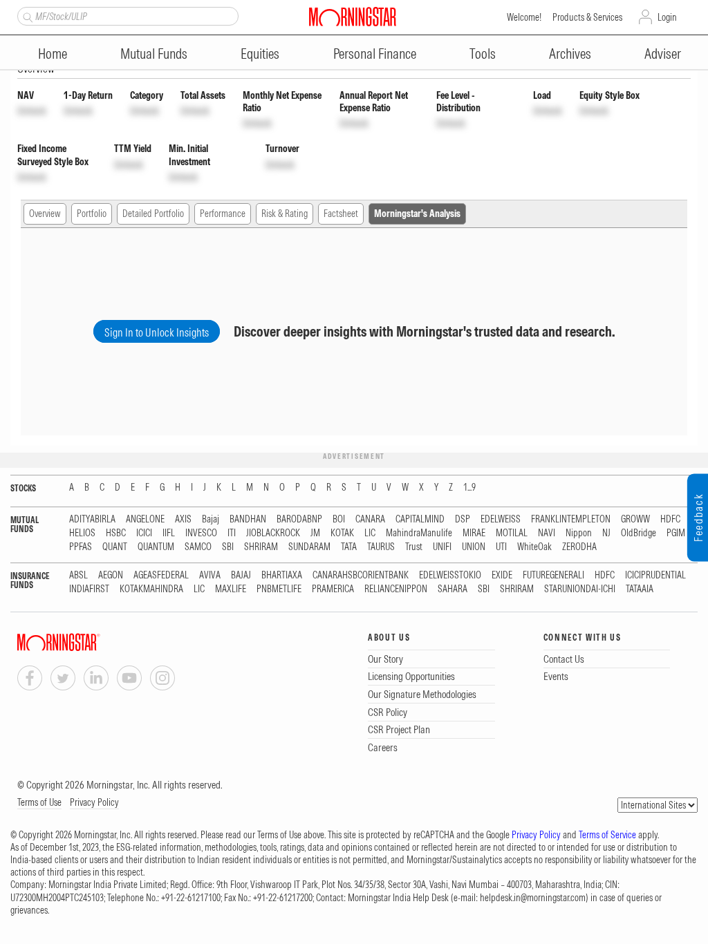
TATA (349, 547)
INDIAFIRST (89, 589)
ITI (231, 533)
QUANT (114, 547)
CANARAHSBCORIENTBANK (361, 575)
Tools (482, 53)
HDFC (670, 519)
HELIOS (82, 533)
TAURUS (381, 547)
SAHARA (452, 589)
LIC (369, 533)
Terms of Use (39, 802)
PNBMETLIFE (279, 589)
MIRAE (474, 533)
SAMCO (198, 547)
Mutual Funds (153, 53)
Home (52, 53)
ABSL (78, 575)
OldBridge (638, 533)
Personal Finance (374, 53)
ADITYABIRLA (92, 519)
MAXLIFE (230, 589)
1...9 (469, 487)
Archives (570, 53)
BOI (339, 519)
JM (315, 533)
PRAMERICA (333, 589)
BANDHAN (248, 519)
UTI (501, 547)
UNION (473, 547)
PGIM (676, 533)
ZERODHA (579, 547)
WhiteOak (534, 547)
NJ (606, 533)
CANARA (370, 519)
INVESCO (201, 533)
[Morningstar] (86, 642)
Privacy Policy (94, 802)
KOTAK (342, 533)
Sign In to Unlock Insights (156, 332)
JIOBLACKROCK (273, 533)
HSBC (116, 533)
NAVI (546, 533)
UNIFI (442, 547)
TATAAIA (639, 589)
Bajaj (210, 519)
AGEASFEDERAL (161, 575)
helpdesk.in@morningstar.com (533, 897)
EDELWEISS (501, 519)
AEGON (110, 575)
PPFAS (80, 547)
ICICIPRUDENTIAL (655, 575)
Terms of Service (607, 835)
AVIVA (210, 575)
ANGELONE (145, 519)
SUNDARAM (309, 547)
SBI (228, 547)
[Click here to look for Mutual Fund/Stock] (26, 16)
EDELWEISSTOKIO (450, 575)
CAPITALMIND (420, 519)
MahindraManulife (419, 533)
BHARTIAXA (281, 575)
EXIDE (502, 575)
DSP (462, 519)
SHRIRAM (261, 547)
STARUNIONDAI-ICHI (579, 589)
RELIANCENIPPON (395, 589)
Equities (260, 53)
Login (667, 17)
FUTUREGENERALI (553, 575)
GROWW (635, 519)
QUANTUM (156, 547)
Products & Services (587, 17)
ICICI (144, 533)
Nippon (579, 533)
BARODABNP (299, 519)
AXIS (183, 519)
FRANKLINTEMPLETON (571, 519)
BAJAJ (241, 575)
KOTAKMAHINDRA (151, 589)
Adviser (662, 53)
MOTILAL (512, 533)
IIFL (168, 533)
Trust (413, 547)
